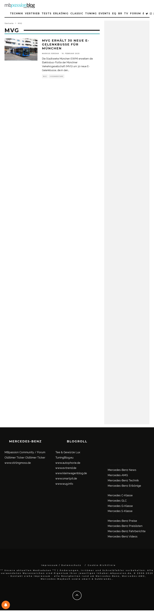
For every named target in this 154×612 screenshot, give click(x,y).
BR (120, 13)
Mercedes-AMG (118, 475)
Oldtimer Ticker (15, 457)
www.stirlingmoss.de (18, 462)
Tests (47, 13)
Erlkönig (60, 13)
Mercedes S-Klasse (120, 511)
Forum (135, 13)
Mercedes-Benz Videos (122, 536)
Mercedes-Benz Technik (123, 480)
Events (105, 13)
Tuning (91, 13)
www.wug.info (64, 483)
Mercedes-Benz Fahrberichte (127, 531)
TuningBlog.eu (64, 457)
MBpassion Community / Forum (25, 452)
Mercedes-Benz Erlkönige (124, 485)
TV (126, 13)
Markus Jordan (50, 54)
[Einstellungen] (6, 605)
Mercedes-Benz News (122, 469)
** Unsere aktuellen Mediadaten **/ (28, 570)
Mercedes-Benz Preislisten (125, 525)
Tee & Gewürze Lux (67, 452)
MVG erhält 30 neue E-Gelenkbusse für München (65, 44)
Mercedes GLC (117, 500)
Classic (76, 13)
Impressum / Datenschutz (61, 565)
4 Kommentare (56, 76)
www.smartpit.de (66, 478)
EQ (114, 13)
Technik (16, 13)
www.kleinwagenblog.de (71, 473)
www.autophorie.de (67, 462)
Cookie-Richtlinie (102, 565)
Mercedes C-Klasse (120, 495)
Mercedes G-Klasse (120, 505)
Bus (45, 76)
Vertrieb (32, 13)
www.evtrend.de (65, 468)
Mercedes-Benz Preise (122, 520)
